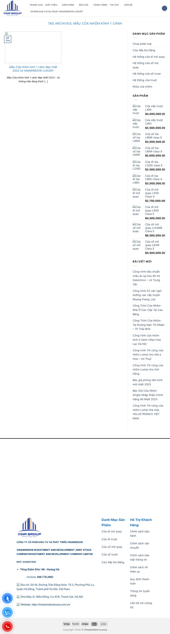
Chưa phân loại (142, 43)
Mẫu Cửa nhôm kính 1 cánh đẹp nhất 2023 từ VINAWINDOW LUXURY (33, 68)
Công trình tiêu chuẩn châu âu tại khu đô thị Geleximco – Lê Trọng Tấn (146, 278)
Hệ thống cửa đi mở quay (149, 56)
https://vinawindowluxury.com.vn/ (51, 604)
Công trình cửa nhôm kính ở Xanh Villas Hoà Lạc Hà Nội (147, 340)
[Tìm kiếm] (164, 8)
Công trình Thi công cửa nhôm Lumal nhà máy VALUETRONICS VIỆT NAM (148, 412)
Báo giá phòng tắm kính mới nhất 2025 (148, 382)
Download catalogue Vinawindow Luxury (57, 11)
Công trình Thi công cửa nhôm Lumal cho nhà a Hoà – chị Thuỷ (148, 354)
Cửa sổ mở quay (112, 546)
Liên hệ (128, 5)
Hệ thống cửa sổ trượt (147, 73)
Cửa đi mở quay (112, 531)
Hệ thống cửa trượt (145, 80)
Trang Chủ (36, 5)
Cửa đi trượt (109, 539)
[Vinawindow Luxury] (13, 8)
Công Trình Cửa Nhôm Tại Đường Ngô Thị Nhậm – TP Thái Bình (149, 325)
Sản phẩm (68, 5)
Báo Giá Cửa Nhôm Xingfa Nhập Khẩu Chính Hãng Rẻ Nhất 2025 (148, 395)
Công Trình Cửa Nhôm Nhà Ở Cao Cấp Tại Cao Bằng (148, 310)
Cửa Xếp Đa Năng (144, 50)
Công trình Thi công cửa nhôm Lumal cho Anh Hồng (148, 369)
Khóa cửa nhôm (142, 86)
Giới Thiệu (51, 5)
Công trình (100, 5)
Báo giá (83, 5)
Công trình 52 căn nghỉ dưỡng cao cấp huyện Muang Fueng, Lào (147, 295)
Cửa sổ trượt (110, 554)
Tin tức (114, 5)
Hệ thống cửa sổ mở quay (145, 65)
